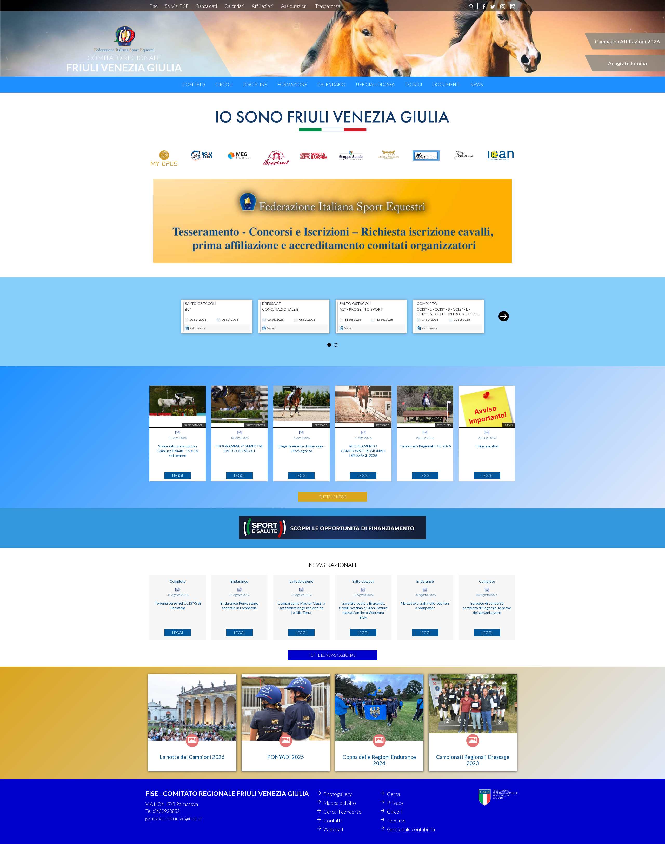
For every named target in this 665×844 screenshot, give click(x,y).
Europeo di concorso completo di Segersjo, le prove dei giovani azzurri (487, 608)
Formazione (292, 84)
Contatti (332, 820)
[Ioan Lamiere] (501, 155)
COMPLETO (427, 304)
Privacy (395, 803)
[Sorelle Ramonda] (313, 155)
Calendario (331, 84)
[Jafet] (201, 155)
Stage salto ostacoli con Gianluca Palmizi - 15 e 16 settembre (177, 451)
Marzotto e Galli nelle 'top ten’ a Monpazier (425, 605)
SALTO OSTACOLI (200, 304)
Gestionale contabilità (411, 829)
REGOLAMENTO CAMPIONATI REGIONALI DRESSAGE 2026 (363, 451)
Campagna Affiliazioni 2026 (627, 41)
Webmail (333, 829)
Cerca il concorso (342, 811)
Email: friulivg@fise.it (177, 818)
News (476, 84)
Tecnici (413, 84)
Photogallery (337, 794)
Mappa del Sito (339, 803)
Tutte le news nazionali (332, 655)
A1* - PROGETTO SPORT (361, 309)
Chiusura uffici (487, 446)
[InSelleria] (463, 155)
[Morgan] (388, 155)
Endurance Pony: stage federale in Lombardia (239, 605)
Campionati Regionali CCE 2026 (425, 446)
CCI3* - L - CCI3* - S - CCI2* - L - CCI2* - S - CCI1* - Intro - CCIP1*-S (448, 311)
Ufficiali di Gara (375, 84)
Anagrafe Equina (627, 63)
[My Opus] (164, 158)
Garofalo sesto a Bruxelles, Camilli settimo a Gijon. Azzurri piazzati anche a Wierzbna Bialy (363, 610)
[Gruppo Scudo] (351, 155)
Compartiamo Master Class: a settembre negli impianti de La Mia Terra (301, 608)
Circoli (224, 84)
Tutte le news (332, 496)
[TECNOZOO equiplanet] (276, 158)
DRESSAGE (271, 304)
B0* (188, 309)
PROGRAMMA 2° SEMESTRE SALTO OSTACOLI (239, 448)
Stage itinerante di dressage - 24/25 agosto (301, 448)
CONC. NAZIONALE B (280, 309)
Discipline (255, 84)
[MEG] (239, 155)
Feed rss (396, 820)
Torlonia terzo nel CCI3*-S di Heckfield (178, 605)
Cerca (393, 794)
